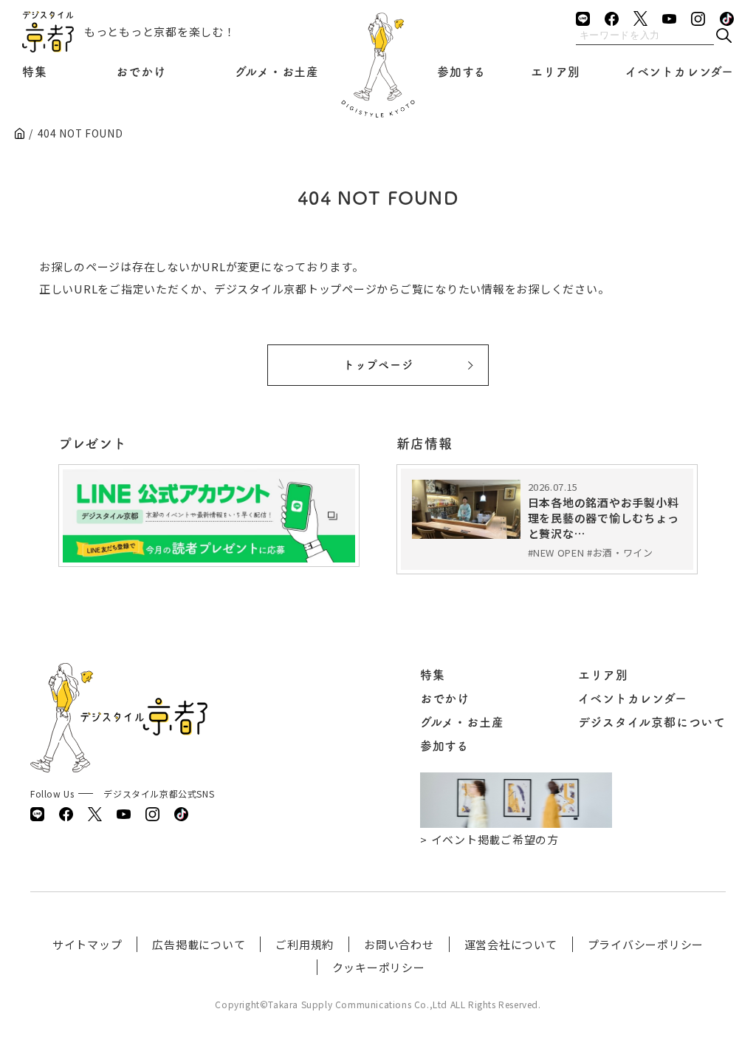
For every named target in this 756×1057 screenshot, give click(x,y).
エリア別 (555, 72)
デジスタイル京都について (652, 722)
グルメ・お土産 (277, 72)
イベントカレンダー (679, 72)
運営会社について (510, 944)
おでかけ (140, 72)
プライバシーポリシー (646, 944)
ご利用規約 (304, 944)
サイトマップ (87, 944)
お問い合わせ (399, 944)
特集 (34, 72)
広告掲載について (198, 944)
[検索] (723, 36)
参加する (461, 72)
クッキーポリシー (378, 967)
